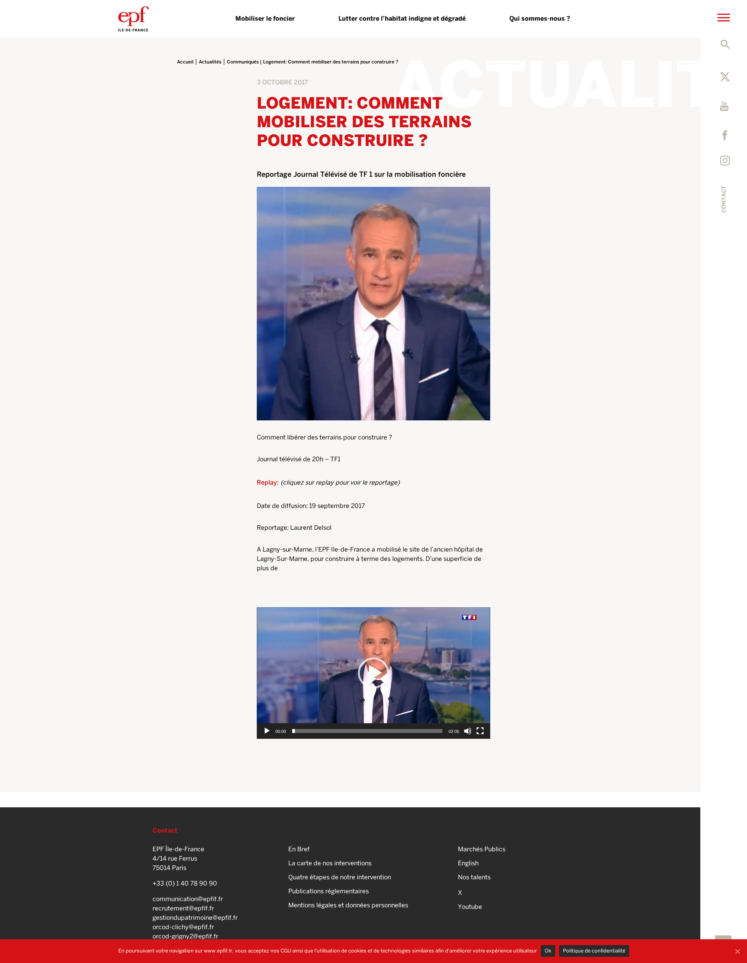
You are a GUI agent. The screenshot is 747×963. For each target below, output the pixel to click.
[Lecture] (267, 731)
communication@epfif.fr (188, 899)
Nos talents (474, 877)
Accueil (185, 62)
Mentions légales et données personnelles (348, 905)
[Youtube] (725, 106)
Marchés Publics (481, 849)
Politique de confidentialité (594, 951)
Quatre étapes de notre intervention (339, 877)
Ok (548, 951)
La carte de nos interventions (330, 863)
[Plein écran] (480, 731)
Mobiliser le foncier (265, 18)
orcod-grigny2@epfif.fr (185, 936)
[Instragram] (725, 160)
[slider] (367, 731)
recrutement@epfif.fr (183, 908)
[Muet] (468, 731)
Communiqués (243, 62)
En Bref (299, 849)
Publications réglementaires (328, 891)
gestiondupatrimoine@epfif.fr (195, 917)
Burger (724, 8)
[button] (373, 673)
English (468, 863)
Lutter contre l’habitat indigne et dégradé (402, 18)
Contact (724, 199)
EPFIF (133, 18)
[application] (373, 673)
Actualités (210, 62)
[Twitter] (725, 77)
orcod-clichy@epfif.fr (183, 927)
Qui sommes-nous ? (539, 18)
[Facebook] (727, 135)
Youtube (470, 906)
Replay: (269, 482)
